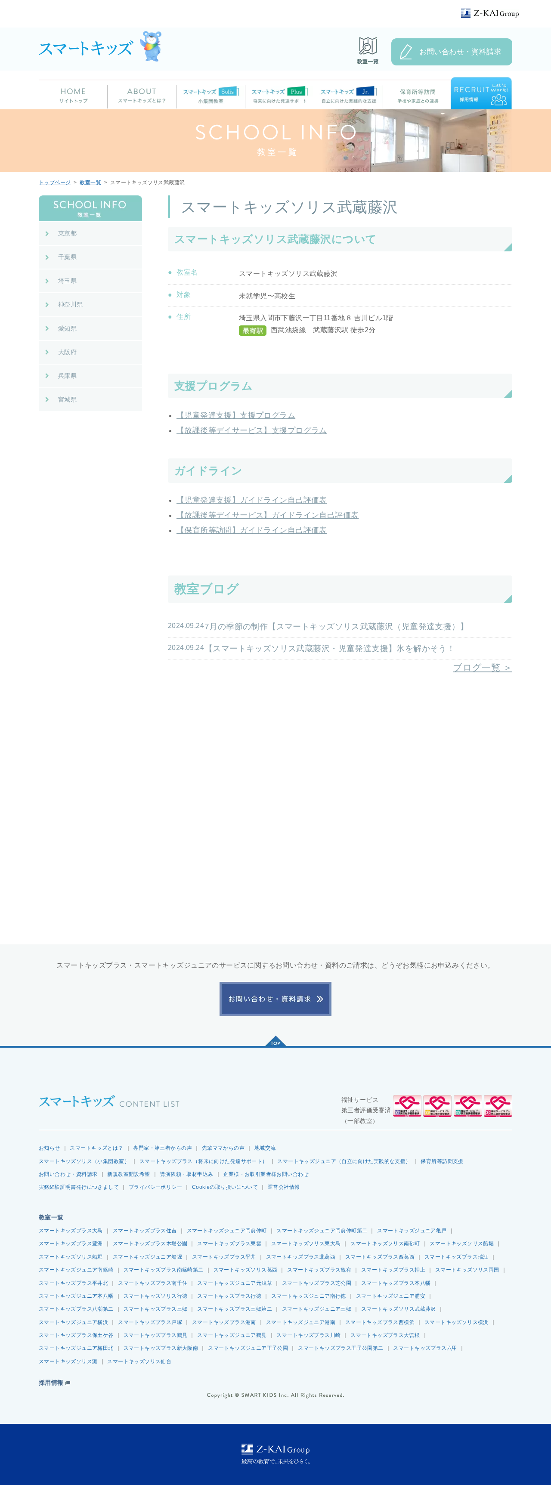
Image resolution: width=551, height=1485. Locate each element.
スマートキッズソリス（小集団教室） (84, 1161)
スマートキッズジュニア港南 (300, 1322)
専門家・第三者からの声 (162, 1148)
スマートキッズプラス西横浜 (380, 1322)
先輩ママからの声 (223, 1148)
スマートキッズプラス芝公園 (316, 1283)
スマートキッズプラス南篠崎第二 (164, 1270)
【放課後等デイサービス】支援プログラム (251, 430)
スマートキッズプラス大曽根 (385, 1335)
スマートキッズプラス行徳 (229, 1296)
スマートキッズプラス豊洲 (71, 1244)
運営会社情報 (284, 1187)
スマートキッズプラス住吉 (145, 1231)
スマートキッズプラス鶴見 (156, 1335)
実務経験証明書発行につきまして (79, 1187)
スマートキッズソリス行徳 (156, 1296)
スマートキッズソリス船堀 (462, 1244)
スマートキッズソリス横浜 (456, 1322)
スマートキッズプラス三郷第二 (234, 1309)
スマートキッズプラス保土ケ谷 (76, 1335)
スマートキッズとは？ (96, 1148)
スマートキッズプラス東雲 (229, 1244)
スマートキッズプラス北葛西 (300, 1257)
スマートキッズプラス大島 (71, 1231)
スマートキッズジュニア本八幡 (76, 1296)
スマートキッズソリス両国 (467, 1270)
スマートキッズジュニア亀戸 (411, 1231)
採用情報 (51, 1383)
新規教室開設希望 (128, 1174)
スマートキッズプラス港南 (224, 1322)
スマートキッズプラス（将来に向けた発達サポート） (203, 1161)
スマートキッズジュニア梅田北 (76, 1348)
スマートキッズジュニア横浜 (73, 1322)
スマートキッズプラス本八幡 (395, 1283)
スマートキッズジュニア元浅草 (234, 1283)
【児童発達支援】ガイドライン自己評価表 (251, 500)
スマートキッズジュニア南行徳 (308, 1296)
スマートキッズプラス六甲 (425, 1348)
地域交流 (265, 1148)
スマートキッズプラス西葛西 (380, 1257)
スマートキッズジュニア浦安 (390, 1296)
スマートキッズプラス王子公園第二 (341, 1348)
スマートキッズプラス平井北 (73, 1283)
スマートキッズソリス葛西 (246, 1270)
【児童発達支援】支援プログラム (235, 415)
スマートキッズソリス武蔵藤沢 (398, 1309)
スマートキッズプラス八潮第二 (76, 1309)
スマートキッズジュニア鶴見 (231, 1335)
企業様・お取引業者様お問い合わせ (266, 1174)
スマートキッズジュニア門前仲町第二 (321, 1231)
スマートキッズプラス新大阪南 (161, 1348)
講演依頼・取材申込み (186, 1174)
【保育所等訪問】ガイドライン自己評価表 (251, 530)
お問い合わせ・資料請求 (460, 52)
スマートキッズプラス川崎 (308, 1335)
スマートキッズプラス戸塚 (150, 1322)
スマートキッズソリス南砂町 (385, 1244)
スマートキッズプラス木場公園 (150, 1244)
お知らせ (49, 1148)
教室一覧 (90, 182)
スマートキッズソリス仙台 (139, 1361)
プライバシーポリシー (155, 1187)
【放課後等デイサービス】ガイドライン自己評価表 (267, 515)
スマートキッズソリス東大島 (306, 1244)
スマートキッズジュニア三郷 (316, 1309)
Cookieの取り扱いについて (225, 1187)
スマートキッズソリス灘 (68, 1361)
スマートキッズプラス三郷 (156, 1309)
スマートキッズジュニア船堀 (147, 1257)
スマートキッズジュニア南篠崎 (76, 1270)
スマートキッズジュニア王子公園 (248, 1348)
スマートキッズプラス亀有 (319, 1270)
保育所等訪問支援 (442, 1161)
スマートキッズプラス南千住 (152, 1283)
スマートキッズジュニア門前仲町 (227, 1231)
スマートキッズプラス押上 (393, 1270)
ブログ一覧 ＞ (482, 667)
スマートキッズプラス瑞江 (456, 1257)
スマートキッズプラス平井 (224, 1257)
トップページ (55, 182)
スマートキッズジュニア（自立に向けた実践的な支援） (344, 1161)
